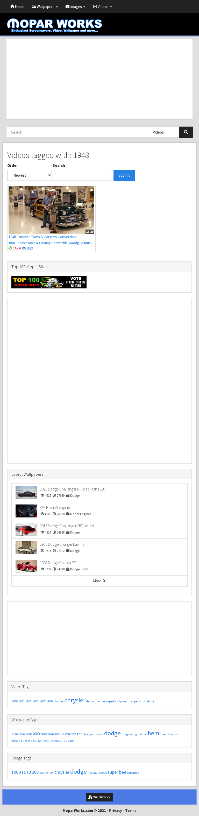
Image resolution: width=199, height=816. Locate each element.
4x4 (62, 734)
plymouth (123, 701)
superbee (133, 772)
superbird (137, 701)
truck (54, 741)
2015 (43, 734)
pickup (15, 741)
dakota (98, 734)
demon (91, 701)
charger (58, 701)
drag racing (129, 734)
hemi (154, 733)
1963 (35, 701)
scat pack (31, 741)
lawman (173, 734)
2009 (36, 733)
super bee (117, 772)
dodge (100, 701)
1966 (21, 734)
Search (59, 165)
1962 (28, 701)
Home (19, 6)
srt (40, 740)
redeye (102, 772)
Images (76, 6)
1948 (14, 701)
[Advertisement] (99, 79)
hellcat (142, 734)
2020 (50, 734)
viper (71, 741)
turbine (149, 701)
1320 (14, 734)
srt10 (47, 741)
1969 (16, 772)
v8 (65, 741)
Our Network (101, 797)
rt (22, 740)
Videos (103, 6)
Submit (124, 175)
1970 (49, 701)
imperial (111, 701)
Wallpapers (45, 6)
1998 (28, 734)
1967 (42, 701)
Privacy (115, 810)
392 (56, 734)
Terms (130, 810)
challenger (73, 733)
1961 (21, 701)
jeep (164, 734)
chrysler (75, 700)
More (97, 580)
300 (35, 772)
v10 (61, 741)
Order (12, 165)
